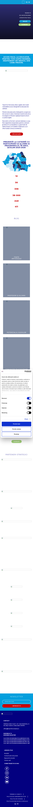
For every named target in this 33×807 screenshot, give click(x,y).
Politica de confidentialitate (16, 796)
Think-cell (7, 760)
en (29, 2)
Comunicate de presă (11, 755)
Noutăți (6, 753)
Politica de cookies (16, 798)
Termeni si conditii (16, 794)
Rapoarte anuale (9, 758)
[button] (23, 2)
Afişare (26, 419)
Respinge (16, 434)
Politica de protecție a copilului (17, 801)
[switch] (29, 403)
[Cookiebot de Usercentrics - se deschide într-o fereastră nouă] (24, 372)
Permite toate (16, 424)
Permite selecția (16, 429)
